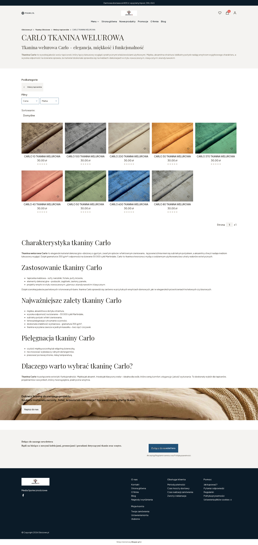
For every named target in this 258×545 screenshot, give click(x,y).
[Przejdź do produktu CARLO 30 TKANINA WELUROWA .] (172, 138)
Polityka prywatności (214, 495)
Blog (133, 495)
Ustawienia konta (139, 515)
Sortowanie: (28, 110)
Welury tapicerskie (61, 30)
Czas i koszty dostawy (178, 488)
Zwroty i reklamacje (176, 495)
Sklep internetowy (128, 542)
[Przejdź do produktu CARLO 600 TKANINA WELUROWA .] (129, 185)
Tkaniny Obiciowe (42, 30)
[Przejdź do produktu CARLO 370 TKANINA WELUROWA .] (215, 138)
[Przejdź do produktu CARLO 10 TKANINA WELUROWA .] (42, 138)
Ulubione (135, 518)
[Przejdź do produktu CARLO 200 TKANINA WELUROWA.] (129, 138)
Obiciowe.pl (27, 30)
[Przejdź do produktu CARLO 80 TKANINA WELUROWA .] (172, 185)
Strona (221, 224)
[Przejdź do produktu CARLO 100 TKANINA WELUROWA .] (85, 138)
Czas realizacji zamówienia (180, 492)
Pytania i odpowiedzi (214, 488)
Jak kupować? (210, 484)
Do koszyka (36, 149)
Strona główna (138, 488)
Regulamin (209, 492)
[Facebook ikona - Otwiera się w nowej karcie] (23, 495)
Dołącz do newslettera (163, 448)
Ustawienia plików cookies (217, 499)
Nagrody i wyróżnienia (142, 499)
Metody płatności (176, 484)
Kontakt (135, 484)
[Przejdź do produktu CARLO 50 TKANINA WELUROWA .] (85, 185)
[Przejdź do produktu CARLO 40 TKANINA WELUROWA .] (42, 185)
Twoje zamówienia (140, 511)
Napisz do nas (31, 409)
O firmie (135, 492)
